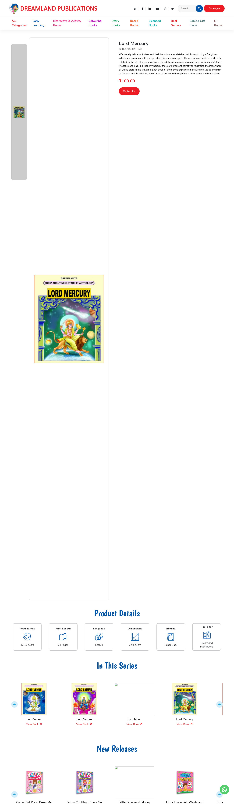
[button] (199, 8)
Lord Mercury (142, 719)
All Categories (19, 23)
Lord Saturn (41, 719)
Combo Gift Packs (197, 23)
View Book (40, 724)
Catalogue (214, 8)
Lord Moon (92, 719)
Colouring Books (95, 23)
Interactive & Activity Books (67, 23)
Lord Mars (192, 719)
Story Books (116, 23)
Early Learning (38, 23)
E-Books (218, 23)
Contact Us (129, 91)
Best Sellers (176, 23)
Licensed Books (155, 23)
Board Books (134, 23)
